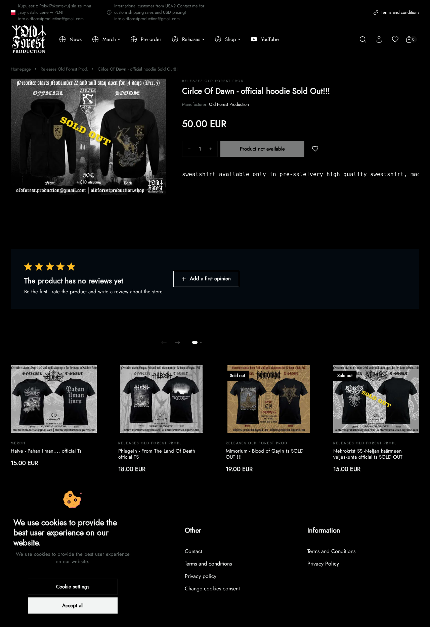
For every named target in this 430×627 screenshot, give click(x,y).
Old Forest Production (229, 104)
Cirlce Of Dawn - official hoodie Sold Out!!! (138, 69)
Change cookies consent (212, 588)
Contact (193, 551)
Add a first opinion (210, 278)
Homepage (21, 69)
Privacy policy (200, 576)
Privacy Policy (323, 564)
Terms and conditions (400, 12)
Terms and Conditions (331, 551)
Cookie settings (72, 586)
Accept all (72, 605)
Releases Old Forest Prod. (64, 69)
